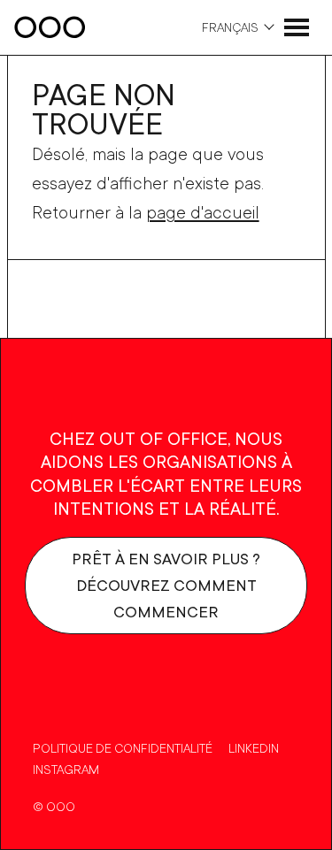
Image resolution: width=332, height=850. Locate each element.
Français (230, 26)
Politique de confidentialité (122, 747)
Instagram (66, 769)
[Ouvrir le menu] (296, 27)
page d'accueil (202, 212)
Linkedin (253, 747)
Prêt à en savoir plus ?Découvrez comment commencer (166, 585)
